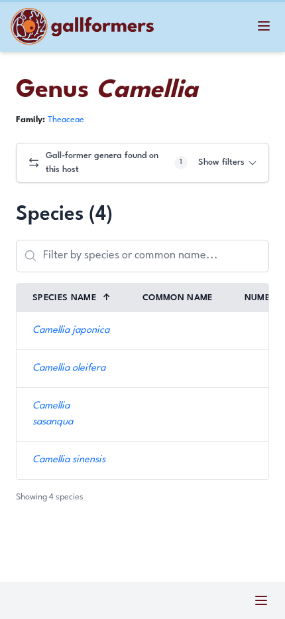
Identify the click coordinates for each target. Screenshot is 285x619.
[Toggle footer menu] (261, 600)
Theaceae (66, 120)
